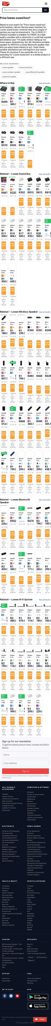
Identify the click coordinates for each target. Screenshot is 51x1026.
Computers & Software (38, 787)
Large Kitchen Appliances (36, 847)
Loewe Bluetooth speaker (35, 72)
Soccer (29, 927)
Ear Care (5, 920)
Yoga (29, 900)
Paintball (30, 886)
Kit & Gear (30, 895)
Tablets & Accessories (35, 817)
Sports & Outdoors (36, 881)
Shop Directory (32, 951)
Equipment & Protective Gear (37, 854)
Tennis (29, 907)
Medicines (6, 923)
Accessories (31, 810)
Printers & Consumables (35, 794)
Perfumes (5, 888)
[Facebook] (4, 996)
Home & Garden (34, 826)
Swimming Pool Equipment (36, 863)
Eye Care (5, 902)
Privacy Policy (38, 775)
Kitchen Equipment (33, 836)
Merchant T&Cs (32, 949)
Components (31, 797)
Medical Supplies (8, 925)
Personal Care (7, 895)
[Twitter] (11, 996)
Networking (31, 799)
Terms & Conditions (34, 978)
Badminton (31, 916)
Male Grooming (7, 897)
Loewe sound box (25, 67)
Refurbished (31, 820)
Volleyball (30, 914)
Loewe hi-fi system (9, 77)
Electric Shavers (7, 893)
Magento (31, 960)
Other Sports (31, 904)
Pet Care (30, 859)
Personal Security (33, 893)
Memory (30, 801)
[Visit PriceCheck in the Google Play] (38, 997)
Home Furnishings (33, 845)
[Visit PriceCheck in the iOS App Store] (38, 1006)
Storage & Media (33, 808)
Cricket (29, 909)
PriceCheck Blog (8, 963)
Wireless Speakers (8, 854)
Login (29, 946)
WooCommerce (41, 957)
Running (30, 925)
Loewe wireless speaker (11, 72)
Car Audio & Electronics (10, 840)
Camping (30, 891)
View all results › (45, 83)
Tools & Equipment (33, 849)
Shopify (30, 957)
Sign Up (30, 944)
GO (45, 10)
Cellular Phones (7, 796)
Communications (8, 842)
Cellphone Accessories (10, 799)
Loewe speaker (8, 67)
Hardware (30, 792)
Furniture (30, 833)
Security (5, 845)
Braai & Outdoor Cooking (35, 838)
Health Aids (6, 900)
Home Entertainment (9, 838)
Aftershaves (6, 918)
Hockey (29, 920)
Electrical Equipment (9, 852)
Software (30, 813)
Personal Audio (7, 833)
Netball (29, 930)
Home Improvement (34, 856)
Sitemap (30, 983)
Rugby (29, 923)
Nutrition (5, 891)
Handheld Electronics (9, 836)
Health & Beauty (9, 881)
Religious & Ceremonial (35, 872)
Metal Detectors (7, 861)
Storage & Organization (35, 865)
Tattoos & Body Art (8, 907)
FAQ (3, 967)
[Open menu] (46, 4)
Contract (5, 794)
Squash (30, 918)
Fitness (29, 902)
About (4, 965)
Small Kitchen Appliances (36, 842)
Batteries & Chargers (9, 847)
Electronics (8, 826)
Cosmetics (6, 886)
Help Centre (6, 981)
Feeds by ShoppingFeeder (36, 953)
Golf (28, 911)
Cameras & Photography (10, 831)
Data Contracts (7, 801)
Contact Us (6, 978)
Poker (29, 888)
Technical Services (34, 815)
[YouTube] (17, 996)
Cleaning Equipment (34, 852)
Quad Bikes (31, 897)
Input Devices (32, 804)
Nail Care (5, 904)
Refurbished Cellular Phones (12, 803)
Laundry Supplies (33, 875)
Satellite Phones (8, 806)
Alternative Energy (33, 861)
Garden (29, 840)
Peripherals (31, 806)
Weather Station (7, 849)
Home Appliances (33, 831)
